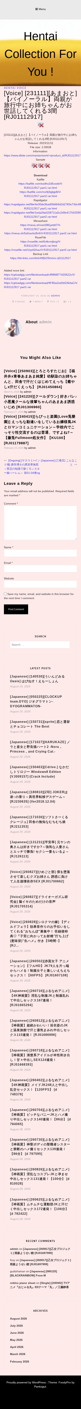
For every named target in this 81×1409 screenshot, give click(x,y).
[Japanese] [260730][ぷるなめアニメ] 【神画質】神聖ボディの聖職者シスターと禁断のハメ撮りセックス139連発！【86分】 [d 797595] (40, 1146)
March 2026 (17, 1354)
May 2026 (16, 1339)
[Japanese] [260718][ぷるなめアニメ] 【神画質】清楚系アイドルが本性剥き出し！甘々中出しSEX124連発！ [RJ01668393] (40, 1057)
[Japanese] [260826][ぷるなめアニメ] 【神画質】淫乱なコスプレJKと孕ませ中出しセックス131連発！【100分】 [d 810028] (40, 1176)
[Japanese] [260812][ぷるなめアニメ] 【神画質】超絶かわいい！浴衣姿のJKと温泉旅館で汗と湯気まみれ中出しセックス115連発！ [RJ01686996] (40, 1027)
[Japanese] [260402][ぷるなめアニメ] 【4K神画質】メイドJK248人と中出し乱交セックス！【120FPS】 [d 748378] (39, 1087)
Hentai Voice (15, 88)
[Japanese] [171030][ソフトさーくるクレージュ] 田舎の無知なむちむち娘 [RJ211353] (39, 821)
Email (8, 562)
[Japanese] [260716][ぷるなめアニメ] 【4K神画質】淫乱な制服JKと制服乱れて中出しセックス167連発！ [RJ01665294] (39, 998)
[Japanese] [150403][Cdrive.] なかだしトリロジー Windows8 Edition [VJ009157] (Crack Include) (39, 771)
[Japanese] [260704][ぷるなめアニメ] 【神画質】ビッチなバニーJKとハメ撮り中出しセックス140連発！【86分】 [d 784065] (40, 1117)
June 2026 (17, 1332)
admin (55, 296)
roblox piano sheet (22, 1282)
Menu (42, 9)
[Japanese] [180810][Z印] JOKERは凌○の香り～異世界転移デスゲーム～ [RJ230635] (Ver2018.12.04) (39, 796)
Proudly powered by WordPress (26, 1382)
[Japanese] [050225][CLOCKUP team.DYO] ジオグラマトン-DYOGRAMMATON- (36, 701)
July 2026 (16, 1325)
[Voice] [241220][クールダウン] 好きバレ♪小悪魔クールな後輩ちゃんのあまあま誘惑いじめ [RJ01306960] (40, 401)
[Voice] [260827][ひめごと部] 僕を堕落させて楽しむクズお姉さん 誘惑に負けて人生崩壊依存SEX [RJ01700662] (40, 876)
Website (9, 578)
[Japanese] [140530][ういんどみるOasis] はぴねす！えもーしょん (37, 679)
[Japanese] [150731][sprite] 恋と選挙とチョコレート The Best (40, 724)
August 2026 (18, 1318)
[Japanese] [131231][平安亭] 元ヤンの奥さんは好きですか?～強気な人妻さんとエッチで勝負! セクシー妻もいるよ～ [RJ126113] (40, 849)
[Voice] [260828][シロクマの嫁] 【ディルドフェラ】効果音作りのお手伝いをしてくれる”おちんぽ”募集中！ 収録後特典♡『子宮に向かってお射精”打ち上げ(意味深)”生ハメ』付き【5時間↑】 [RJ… (40, 933)
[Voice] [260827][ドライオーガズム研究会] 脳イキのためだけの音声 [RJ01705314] (39, 901)
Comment (11, 503)
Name (8, 547)
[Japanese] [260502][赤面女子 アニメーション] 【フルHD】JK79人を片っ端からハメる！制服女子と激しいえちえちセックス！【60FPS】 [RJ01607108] (40, 968)
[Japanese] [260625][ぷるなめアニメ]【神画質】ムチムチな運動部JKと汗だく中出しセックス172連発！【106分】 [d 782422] (39, 1206)
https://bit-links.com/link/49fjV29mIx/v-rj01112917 (40, 258)
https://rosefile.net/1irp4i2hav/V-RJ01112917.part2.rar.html (40, 249)
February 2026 (19, 1361)
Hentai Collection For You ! (40, 54)
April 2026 (16, 1347)
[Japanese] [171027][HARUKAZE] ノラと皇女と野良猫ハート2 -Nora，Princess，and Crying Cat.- (40, 746)
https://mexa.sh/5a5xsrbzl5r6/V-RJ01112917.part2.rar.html (40, 233)
